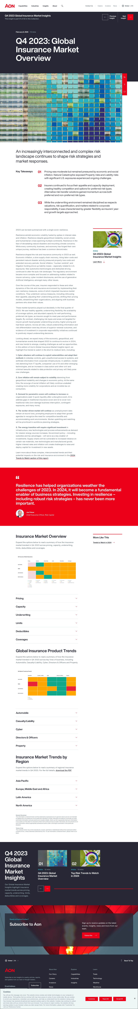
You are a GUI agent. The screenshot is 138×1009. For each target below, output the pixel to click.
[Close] (135, 998)
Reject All (106, 999)
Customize (91, 999)
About (55, 6)
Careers (100, 6)
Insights (45, 6)
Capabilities (22, 6)
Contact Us (89, 6)
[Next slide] (47, 888)
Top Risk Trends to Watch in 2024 (85, 874)
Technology (97, 978)
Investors (108, 6)
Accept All (119, 999)
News (115, 6)
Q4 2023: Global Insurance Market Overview (47, 876)
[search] (62, 6)
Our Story (53, 974)
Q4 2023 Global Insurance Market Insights (28, 15)
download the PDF (64, 770)
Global (129, 6)
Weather (96, 982)
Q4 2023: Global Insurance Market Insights (107, 255)
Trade (95, 974)
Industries (35, 6)
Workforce (97, 987)
